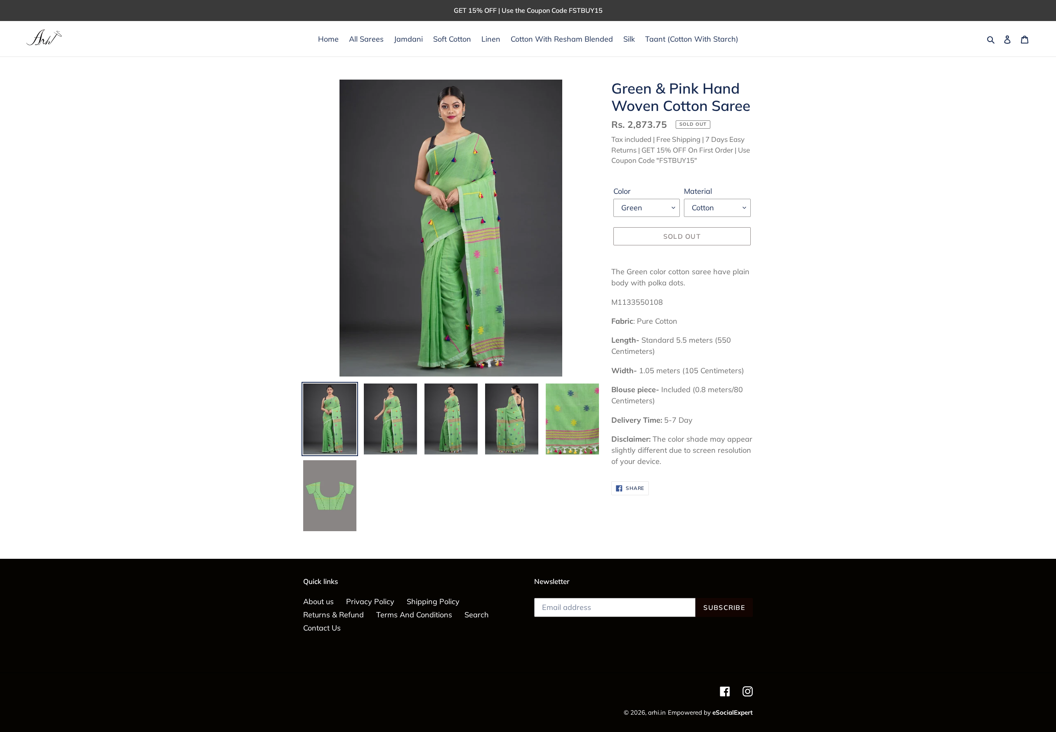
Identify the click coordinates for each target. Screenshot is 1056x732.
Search (476, 614)
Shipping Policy (433, 601)
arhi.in (657, 712)
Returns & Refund (333, 614)
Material (698, 191)
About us (318, 601)
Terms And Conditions (414, 614)
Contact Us (322, 628)
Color (622, 191)
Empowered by (710, 712)
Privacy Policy (370, 601)
